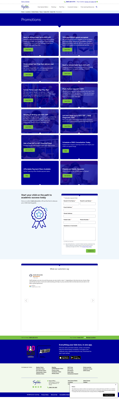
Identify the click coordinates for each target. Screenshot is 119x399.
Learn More (28, 49)
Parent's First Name (70, 201)
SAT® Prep (70, 367)
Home (22, 12)
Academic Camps (87, 368)
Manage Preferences (109, 395)
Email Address (68, 207)
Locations (27, 12)
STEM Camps (86, 370)
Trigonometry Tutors (41, 372)
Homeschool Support (72, 373)
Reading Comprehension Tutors (57, 368)
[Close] (115, 384)
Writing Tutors (55, 373)
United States (35, 12)
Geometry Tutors (40, 368)
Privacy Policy (101, 391)
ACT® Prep (70, 368)
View (65, 151)
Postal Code (67, 219)
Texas (41, 12)
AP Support (70, 370)
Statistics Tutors (40, 373)
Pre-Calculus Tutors (41, 370)
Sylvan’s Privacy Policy (87, 246)
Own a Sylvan (25, 1)
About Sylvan (86, 380)
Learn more (67, 73)
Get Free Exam (29, 150)
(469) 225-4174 (35, 201)
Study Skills (70, 372)
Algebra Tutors (40, 367)
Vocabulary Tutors (56, 371)
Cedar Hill (46, 12)
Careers (85, 382)
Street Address (68, 213)
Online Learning (87, 367)
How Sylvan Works (72, 380)
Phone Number (85, 219)
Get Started (67, 175)
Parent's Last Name (86, 201)
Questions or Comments (70, 225)
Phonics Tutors (55, 370)
